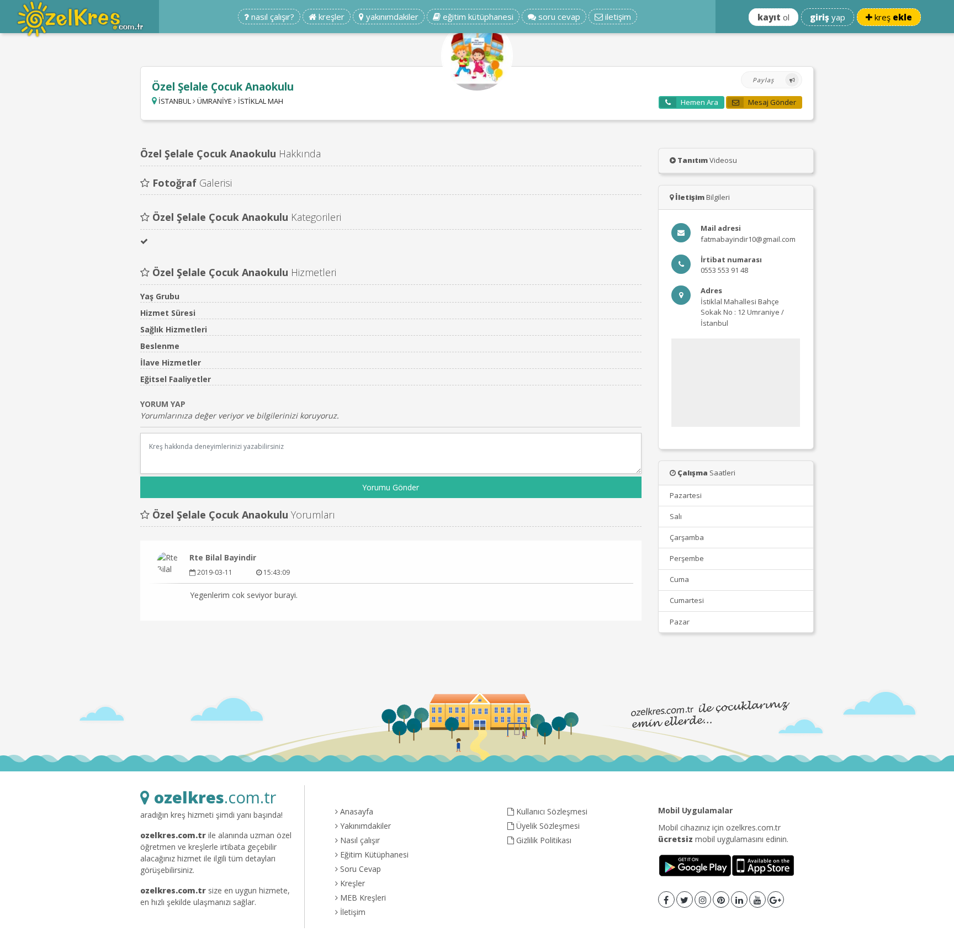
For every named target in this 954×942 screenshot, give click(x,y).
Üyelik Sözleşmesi (547, 826)
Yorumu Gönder (390, 487)
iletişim (617, 16)
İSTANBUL (174, 101)
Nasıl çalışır (359, 840)
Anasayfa (355, 811)
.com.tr (215, 797)
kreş (892, 17)
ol (773, 17)
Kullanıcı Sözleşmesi (550, 811)
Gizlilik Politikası (542, 840)
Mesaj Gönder (771, 102)
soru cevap (558, 16)
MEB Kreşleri (362, 897)
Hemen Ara (698, 102)
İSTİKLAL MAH (260, 101)
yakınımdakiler (391, 16)
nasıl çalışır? (271, 16)
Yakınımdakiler (364, 826)
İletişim (351, 912)
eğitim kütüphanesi (477, 16)
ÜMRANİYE (214, 101)
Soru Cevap (359, 869)
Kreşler (351, 883)
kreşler (330, 16)
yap (827, 17)
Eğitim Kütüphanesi (373, 854)
